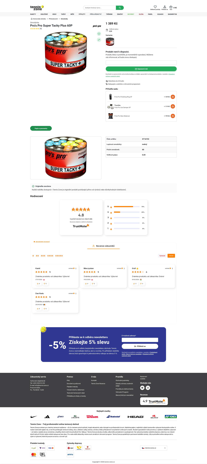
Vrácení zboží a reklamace (75, 390)
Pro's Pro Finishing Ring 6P (123, 97)
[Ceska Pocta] (79, 448)
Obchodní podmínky (122, 380)
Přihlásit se (141, 346)
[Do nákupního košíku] (173, 97)
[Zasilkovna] (87, 448)
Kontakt (94, 380)
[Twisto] (42, 448)
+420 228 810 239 (44, 2)
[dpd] (70, 448)
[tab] (41, 128)
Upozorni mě (143, 69)
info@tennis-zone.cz (42, 385)
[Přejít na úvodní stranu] (37, 7)
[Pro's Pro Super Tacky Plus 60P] (110, 41)
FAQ (68, 380)
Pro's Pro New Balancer (122, 116)
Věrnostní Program (122, 392)
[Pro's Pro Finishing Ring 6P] (110, 97)
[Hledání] (120, 8)
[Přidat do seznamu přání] (99, 34)
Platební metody (72, 387)
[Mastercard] (33, 454)
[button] (34, 241)
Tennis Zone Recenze (98, 383)
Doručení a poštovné (74, 383)
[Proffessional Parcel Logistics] (70, 454)
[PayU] (33, 448)
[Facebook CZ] (142, 388)
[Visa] (50, 448)
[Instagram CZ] (148, 388)
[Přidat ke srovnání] (99, 40)
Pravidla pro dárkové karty (124, 389)
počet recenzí (81, 219)
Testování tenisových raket (76, 393)
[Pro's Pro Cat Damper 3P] (110, 106)
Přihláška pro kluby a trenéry (76, 396)
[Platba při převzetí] (42, 454)
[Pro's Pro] (97, 26)
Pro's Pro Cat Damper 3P (122, 107)
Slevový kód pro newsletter (133, 354)
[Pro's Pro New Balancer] (110, 116)
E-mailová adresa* (129, 336)
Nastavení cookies (142, 378)
